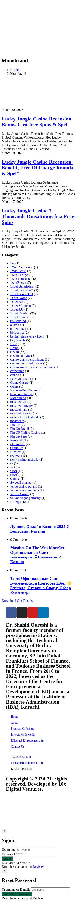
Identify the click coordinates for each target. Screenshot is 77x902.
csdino (14, 375)
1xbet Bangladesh (22, 286)
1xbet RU (17, 309)
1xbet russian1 (20, 317)
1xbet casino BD (21, 294)
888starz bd (18, 321)
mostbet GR (18, 402)
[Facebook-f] (11, 612)
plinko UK (17, 444)
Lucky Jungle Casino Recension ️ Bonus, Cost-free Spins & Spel (37, 121)
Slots (13, 471)
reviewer (16, 455)
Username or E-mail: (16, 889)
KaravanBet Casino (23, 390)
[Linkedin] (43, 612)
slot (12, 467)
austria (14, 325)
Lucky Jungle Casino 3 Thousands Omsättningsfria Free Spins (38, 216)
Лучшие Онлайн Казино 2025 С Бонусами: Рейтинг (40, 528)
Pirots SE (16, 440)
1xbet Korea (18, 298)
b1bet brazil (18, 329)
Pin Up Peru (18, 436)
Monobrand (18, 398)
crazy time (17, 371)
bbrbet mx (17, 332)
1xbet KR (17, 302)
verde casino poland (23, 486)
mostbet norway (21, 413)
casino (14, 352)
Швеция (16, 502)
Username (8, 849)
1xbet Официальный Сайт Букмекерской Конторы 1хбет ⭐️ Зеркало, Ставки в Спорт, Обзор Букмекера (41, 585)
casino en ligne (20, 355)
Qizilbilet (16, 448)
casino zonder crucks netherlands (32, 367)
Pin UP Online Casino (25, 432)
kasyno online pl (21, 394)
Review (15, 452)
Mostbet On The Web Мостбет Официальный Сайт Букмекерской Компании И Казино (37, 554)
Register (38, 866)
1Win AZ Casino (21, 267)
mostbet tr (17, 421)
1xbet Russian (19, 313)
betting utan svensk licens (27, 336)
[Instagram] (22, 612)
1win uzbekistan (21, 279)
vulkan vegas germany (25, 498)
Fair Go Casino (20, 378)
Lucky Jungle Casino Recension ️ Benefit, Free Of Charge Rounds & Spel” (37, 167)
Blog (13, 344)
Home (14, 70)
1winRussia (18, 282)
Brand (14, 348)
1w (12, 263)
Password (8, 854)
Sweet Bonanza (20, 482)
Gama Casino (19, 382)
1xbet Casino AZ (21, 290)
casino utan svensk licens (27, 359)
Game (14, 386)
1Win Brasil (18, 271)
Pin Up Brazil (19, 428)
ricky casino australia (24, 459)
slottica (15, 478)
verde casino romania (24, 490)
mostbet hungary (21, 405)
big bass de (17, 340)
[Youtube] (32, 612)
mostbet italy (18, 409)
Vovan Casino (19, 494)
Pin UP (15, 425)
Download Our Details (17, 600)
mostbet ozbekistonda (24, 417)
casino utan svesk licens (26, 363)
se (11, 463)
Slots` (14, 475)
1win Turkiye (19, 275)
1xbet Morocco (20, 305)
